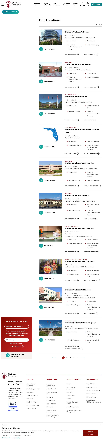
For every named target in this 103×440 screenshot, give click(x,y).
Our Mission (30, 392)
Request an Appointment (51, 384)
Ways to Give (70, 395)
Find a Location (51, 403)
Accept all (90, 431)
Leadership (30, 399)
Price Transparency (72, 407)
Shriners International (93, 390)
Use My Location (18, 343)
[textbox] (15, 327)
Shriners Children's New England (80, 323)
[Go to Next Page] (83, 357)
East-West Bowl (91, 394)
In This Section (9, 12)
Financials (69, 399)
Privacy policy (16, 437)
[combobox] (17, 326)
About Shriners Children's (31, 384)
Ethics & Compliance (33, 405)
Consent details (6, 437)
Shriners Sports (91, 397)
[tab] (97, 24)
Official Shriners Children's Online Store (93, 401)
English (4, 425)
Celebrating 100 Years (33, 389)
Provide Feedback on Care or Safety (53, 416)
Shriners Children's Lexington (79, 261)
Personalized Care (32, 395)
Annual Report (31, 408)
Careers (68, 384)
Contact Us (50, 397)
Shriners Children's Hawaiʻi (77, 195)
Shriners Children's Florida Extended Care (82, 131)
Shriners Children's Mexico (77, 290)
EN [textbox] (88, 5)
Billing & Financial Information (52, 411)
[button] (82, 4)
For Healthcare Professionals (71, 388)
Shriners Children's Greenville (79, 163)
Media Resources (91, 387)
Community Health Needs (72, 403)
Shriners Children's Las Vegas (79, 228)
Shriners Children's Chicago (78, 64)
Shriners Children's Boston (77, 32)
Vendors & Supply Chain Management (73, 411)
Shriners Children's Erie (76, 97)
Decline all (90, 434)
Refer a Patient (51, 389)
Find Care (49, 407)
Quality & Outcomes (33, 402)
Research (69, 392)
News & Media (90, 384)
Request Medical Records (52, 393)
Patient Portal (51, 400)
